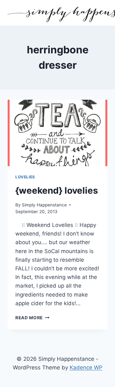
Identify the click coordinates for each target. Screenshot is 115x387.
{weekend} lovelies (56, 190)
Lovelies (25, 176)
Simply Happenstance (44, 204)
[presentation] (57, 133)
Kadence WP (86, 367)
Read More (32, 317)
